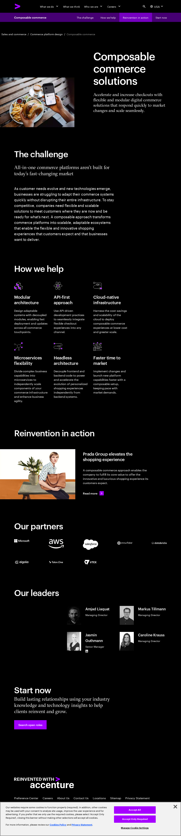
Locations (99, 798)
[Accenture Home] (17, 6)
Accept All (135, 810)
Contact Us (81, 798)
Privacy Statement (137, 798)
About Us (63, 798)
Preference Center (26, 798)
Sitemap (115, 798)
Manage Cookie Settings (135, 828)
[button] (30, 724)
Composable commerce (30, 17)
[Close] (175, 807)
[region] (90, 819)
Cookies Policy (58, 825)
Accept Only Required (135, 819)
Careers (48, 798)
